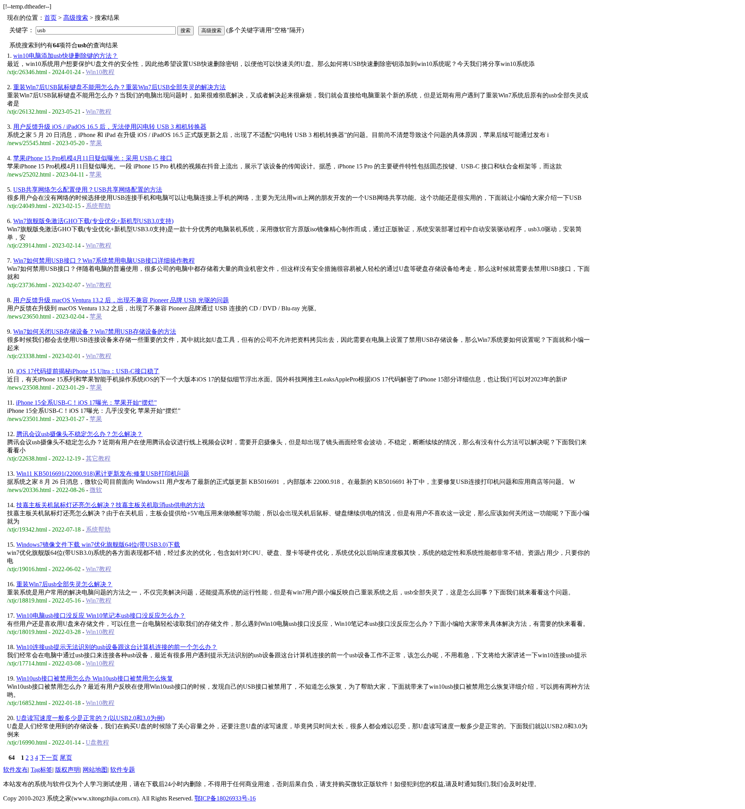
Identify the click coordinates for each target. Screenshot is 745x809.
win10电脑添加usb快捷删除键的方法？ (65, 55)
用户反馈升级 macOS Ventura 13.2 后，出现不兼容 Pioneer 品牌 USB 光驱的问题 (121, 300)
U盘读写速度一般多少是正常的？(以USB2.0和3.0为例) (90, 718)
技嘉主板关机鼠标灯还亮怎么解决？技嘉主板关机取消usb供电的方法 (110, 505)
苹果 (96, 143)
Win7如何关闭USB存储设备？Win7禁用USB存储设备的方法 (94, 331)
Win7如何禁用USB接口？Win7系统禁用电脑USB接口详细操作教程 (104, 260)
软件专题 (122, 769)
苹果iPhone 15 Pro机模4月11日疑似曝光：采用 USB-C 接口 (92, 158)
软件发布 (15, 769)
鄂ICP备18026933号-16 (225, 798)
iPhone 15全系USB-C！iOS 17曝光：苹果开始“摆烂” (86, 402)
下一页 (49, 757)
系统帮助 (98, 206)
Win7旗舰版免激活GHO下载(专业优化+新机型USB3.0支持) (93, 221)
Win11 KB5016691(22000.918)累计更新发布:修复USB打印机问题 (102, 473)
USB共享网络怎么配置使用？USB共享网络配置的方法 (87, 189)
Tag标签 (41, 769)
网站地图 (95, 769)
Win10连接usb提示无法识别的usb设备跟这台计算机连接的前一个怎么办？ (116, 647)
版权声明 (67, 769)
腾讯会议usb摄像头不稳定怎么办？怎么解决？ (79, 434)
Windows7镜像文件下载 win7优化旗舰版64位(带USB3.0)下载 (98, 544)
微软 (96, 490)
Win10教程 (100, 72)
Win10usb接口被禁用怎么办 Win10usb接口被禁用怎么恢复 (94, 678)
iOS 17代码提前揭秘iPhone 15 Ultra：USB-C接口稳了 (87, 371)
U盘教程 (97, 742)
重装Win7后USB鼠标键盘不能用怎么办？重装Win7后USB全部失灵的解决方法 (119, 87)
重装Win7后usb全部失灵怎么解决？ (64, 584)
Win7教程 (98, 111)
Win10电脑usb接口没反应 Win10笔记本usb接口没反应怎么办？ (100, 615)
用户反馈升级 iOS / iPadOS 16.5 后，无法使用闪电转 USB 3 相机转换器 (109, 126)
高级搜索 (75, 17)
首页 (50, 17)
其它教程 (98, 458)
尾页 (66, 757)
